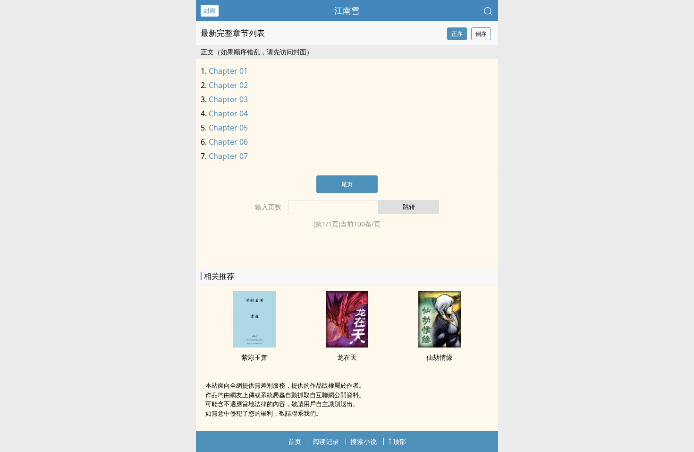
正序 (457, 34)
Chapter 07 (228, 156)
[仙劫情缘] (439, 344)
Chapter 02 (228, 85)
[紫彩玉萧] (254, 344)
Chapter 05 (228, 127)
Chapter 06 (228, 142)
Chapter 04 (228, 113)
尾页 (347, 184)
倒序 (481, 34)
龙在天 (347, 357)
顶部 (399, 441)
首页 (294, 441)
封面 (209, 10)
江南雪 (347, 10)
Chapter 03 (228, 99)
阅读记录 (326, 441)
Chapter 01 (228, 71)
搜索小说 (363, 441)
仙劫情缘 (439, 357)
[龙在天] (347, 344)
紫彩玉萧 (254, 357)
